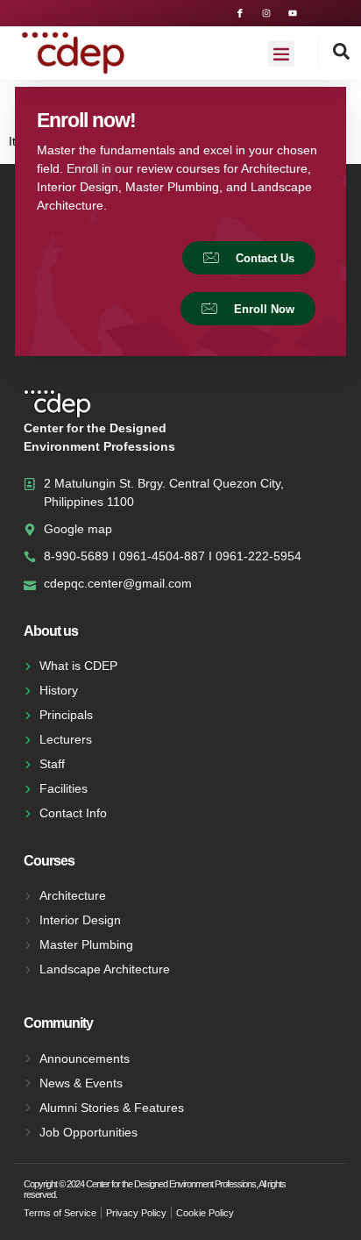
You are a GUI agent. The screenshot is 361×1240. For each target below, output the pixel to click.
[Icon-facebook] (240, 13)
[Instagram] (266, 13)
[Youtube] (293, 13)
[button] (281, 53)
